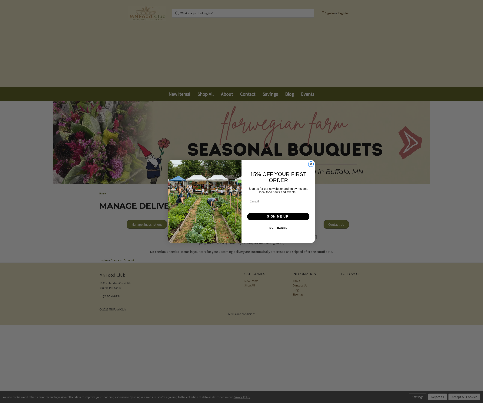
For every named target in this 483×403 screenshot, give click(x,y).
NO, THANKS (278, 228)
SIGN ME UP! (278, 216)
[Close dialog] (311, 164)
